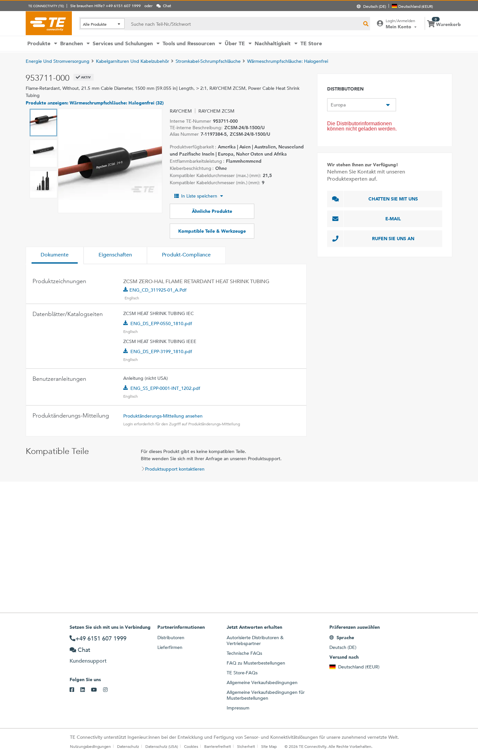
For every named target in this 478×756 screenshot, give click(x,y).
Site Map (269, 746)
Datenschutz (128, 746)
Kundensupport (88, 660)
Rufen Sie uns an (393, 238)
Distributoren (170, 637)
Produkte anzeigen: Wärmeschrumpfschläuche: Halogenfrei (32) (95, 103)
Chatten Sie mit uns (393, 199)
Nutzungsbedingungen (90, 746)
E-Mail (393, 219)
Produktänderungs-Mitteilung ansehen (163, 416)
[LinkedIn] (85, 690)
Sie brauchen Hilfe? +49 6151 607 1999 (105, 5)
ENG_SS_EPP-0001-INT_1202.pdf (165, 388)
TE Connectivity (49, 23)
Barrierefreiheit (217, 746)
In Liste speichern (199, 196)
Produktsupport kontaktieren (175, 469)
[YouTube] (97, 690)
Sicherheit (246, 746)
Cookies (191, 746)
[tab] (55, 255)
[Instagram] (108, 690)
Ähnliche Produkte (212, 211)
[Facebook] (75, 690)
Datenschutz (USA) (161, 746)
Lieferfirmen (169, 647)
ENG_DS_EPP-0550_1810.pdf (161, 323)
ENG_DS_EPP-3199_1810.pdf (161, 351)
